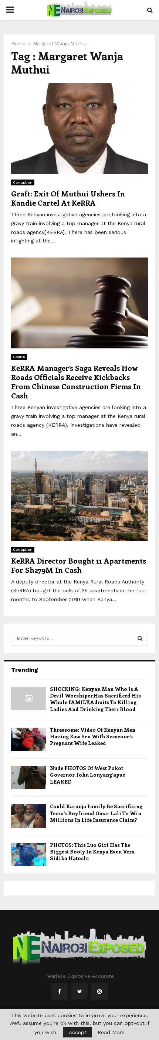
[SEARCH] (140, 638)
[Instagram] (99, 991)
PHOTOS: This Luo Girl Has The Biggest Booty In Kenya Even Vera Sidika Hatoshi (92, 851)
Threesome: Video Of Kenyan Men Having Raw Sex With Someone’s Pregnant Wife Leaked (92, 736)
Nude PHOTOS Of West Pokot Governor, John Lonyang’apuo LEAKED (88, 774)
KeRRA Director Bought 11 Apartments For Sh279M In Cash (78, 565)
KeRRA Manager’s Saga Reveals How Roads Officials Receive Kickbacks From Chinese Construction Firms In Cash (76, 381)
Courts (19, 357)
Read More (111, 1032)
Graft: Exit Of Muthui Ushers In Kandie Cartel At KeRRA (68, 197)
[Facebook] (59, 991)
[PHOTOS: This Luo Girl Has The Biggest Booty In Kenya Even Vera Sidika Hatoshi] (28, 854)
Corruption (23, 182)
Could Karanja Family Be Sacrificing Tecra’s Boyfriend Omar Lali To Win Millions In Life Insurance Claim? (96, 813)
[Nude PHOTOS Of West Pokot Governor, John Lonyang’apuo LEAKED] (28, 777)
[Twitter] (79, 991)
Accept (78, 1032)
